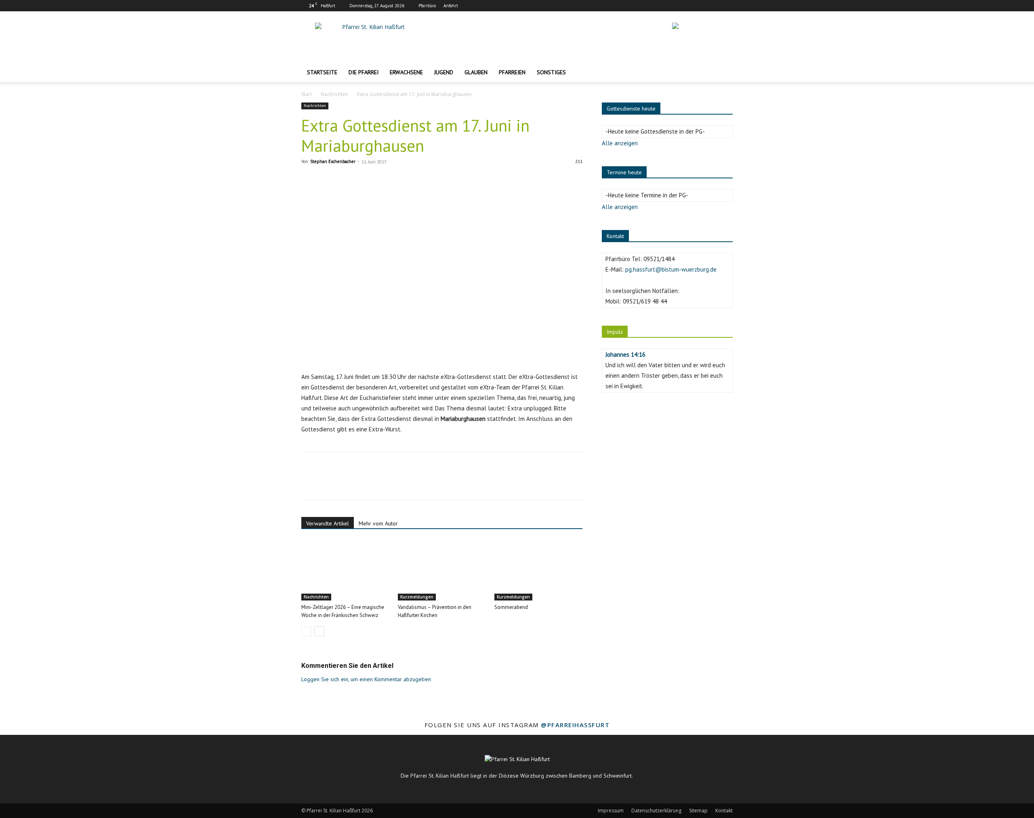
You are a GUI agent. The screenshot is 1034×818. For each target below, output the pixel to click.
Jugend (443, 72)
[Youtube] (727, 5)
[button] (723, 73)
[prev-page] (306, 631)
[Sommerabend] (538, 570)
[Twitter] (328, 483)
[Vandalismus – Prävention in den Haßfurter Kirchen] (442, 570)
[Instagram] (713, 5)
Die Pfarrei (363, 72)
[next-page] (319, 631)
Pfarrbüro (427, 5)
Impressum (611, 810)
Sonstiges (551, 72)
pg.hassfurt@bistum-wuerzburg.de (671, 269)
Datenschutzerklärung (656, 810)
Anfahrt (450, 5)
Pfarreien (512, 72)
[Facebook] (700, 5)
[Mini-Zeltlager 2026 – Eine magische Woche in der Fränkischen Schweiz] (345, 570)
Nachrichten (334, 94)
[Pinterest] (346, 483)
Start (306, 94)
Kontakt (724, 810)
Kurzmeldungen (416, 597)
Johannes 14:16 (625, 354)
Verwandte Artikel (327, 523)
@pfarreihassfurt (575, 725)
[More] (384, 483)
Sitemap (698, 810)
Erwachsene (406, 72)
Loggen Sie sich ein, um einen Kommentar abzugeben (366, 679)
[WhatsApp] (365, 483)
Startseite (322, 72)
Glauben (476, 72)
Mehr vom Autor (378, 523)
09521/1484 (659, 259)
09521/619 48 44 (645, 301)
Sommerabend (511, 607)
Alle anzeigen (620, 143)
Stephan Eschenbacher (332, 161)
